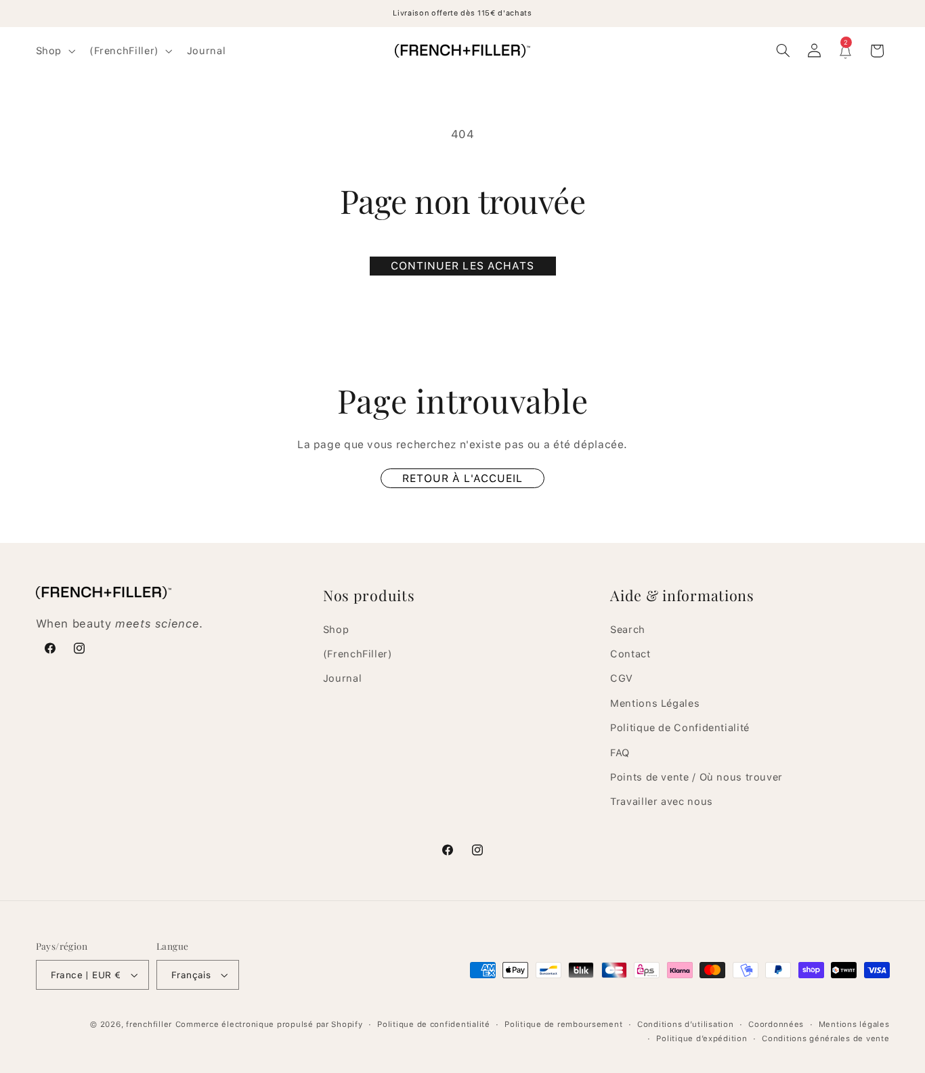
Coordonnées (776, 1024)
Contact (630, 653)
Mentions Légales (655, 703)
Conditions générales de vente (825, 1038)
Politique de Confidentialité (680, 727)
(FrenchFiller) (358, 653)
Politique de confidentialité (433, 1024)
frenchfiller (149, 1024)
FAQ (620, 752)
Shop (336, 629)
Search (627, 629)
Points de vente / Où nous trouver (696, 776)
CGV (621, 678)
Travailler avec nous (661, 801)
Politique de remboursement (563, 1024)
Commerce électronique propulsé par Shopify (269, 1024)
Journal (342, 678)
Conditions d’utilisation (685, 1024)
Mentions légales (854, 1024)
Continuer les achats (462, 265)
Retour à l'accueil (462, 478)
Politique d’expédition (701, 1038)
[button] (54, 51)
